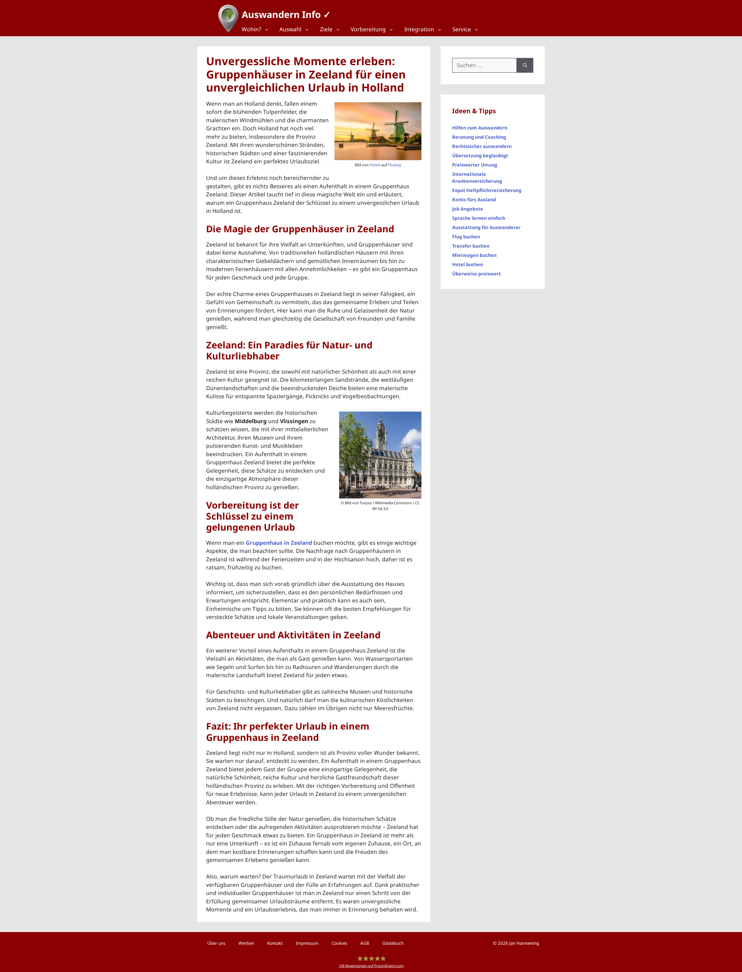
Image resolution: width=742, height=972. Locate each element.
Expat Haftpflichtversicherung (486, 190)
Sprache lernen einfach (478, 218)
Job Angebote (467, 209)
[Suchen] (525, 65)
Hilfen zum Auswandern (479, 128)
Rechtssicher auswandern (482, 146)
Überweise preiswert (476, 274)
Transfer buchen (470, 246)
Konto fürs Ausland (474, 199)
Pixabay (394, 164)
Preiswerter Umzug (474, 165)
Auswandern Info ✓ (286, 14)
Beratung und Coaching (479, 137)
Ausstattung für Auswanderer (486, 227)
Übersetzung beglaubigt (480, 155)
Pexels (375, 164)
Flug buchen (466, 236)
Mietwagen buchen (474, 255)
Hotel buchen (467, 264)
